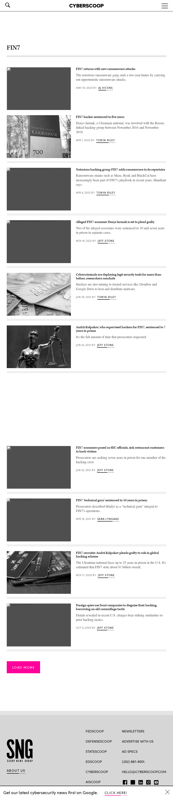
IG (147, 781)
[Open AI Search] (13, 5)
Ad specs (130, 751)
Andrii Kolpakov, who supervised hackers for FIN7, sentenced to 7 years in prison (120, 329)
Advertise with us (137, 741)
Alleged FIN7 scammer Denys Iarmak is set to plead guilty (115, 222)
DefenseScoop (99, 741)
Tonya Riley (105, 140)
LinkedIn (141, 781)
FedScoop (95, 731)
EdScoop (94, 761)
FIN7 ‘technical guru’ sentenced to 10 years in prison (111, 500)
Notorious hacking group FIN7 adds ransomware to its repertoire (120, 170)
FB (124, 781)
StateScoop (96, 751)
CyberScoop (97, 771)
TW (132, 781)
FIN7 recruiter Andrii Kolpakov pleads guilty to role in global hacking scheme (117, 555)
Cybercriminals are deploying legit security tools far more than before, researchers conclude (118, 276)
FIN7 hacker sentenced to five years (100, 117)
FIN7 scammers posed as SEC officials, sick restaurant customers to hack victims (120, 449)
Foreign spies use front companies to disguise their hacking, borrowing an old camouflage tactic (116, 607)
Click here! (116, 792)
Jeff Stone (106, 241)
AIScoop (93, 782)
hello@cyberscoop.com (144, 771)
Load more (23, 667)
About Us (16, 770)
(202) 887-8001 (133, 761)
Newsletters (133, 731)
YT (155, 781)
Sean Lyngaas (108, 519)
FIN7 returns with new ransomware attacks (105, 69)
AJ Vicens (105, 88)
